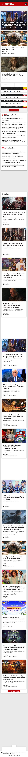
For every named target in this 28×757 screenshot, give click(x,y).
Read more (17, 755)
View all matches (14, 110)
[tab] (7, 85)
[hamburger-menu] (2, 4)
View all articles (14, 691)
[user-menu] (26, 4)
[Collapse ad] (14, 746)
